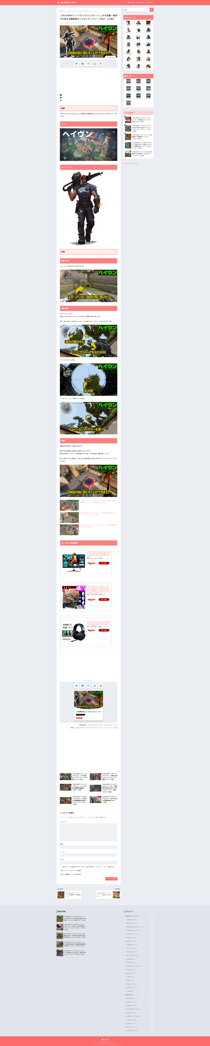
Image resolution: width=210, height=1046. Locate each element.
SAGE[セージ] (139, 977)
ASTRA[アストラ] (139, 920)
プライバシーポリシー (105, 1042)
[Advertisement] (88, 81)
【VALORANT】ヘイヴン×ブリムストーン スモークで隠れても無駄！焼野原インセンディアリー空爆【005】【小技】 (98, 501)
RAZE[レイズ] (139, 970)
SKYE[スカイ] (139, 980)
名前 (62, 844)
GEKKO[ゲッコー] (139, 941)
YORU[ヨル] (139, 991)
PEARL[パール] (139, 1023)
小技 (116, 728)
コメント (63, 822)
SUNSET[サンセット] (139, 1030)
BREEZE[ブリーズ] (139, 1005)
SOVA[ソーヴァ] (139, 984)
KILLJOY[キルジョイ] (139, 955)
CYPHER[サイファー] (139, 934)
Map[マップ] (138, 995)
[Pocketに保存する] (100, 63)
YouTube (132, 2)
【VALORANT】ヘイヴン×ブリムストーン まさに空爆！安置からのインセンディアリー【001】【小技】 (98, 513)
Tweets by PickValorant (131, 163)
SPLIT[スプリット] (139, 1027)
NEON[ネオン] (139, 959)
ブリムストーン (100, 728)
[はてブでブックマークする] (88, 63)
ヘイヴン (109, 728)
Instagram (149, 2)
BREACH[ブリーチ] (139, 923)
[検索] (151, 10)
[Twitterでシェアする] (76, 63)
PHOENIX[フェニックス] (139, 966)
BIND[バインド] (139, 1002)
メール (63, 852)
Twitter (140, 2)
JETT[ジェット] (139, 948)
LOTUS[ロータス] (139, 1020)
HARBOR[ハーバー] (139, 945)
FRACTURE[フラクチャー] (139, 1009)
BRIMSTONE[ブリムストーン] (96, 725)
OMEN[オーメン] (139, 962)
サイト (62, 859)
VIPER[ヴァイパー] (139, 987)
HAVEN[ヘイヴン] (112, 725)
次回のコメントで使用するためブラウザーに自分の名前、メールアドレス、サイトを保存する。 (88, 867)
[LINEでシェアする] (94, 63)
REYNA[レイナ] (139, 973)
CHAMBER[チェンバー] (139, 930)
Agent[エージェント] (138, 916)
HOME (106, 1039)
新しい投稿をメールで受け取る (71, 874)
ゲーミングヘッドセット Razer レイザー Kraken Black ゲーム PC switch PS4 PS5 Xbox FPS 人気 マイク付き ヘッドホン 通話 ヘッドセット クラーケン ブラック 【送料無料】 (98, 623)
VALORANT (89, 728)
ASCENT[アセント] (139, 998)
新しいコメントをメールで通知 (71, 870)
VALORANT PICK (68, 2)
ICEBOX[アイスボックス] (139, 1016)
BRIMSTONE (80, 728)
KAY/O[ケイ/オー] (139, 952)
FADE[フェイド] (139, 937)
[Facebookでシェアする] (82, 63)
